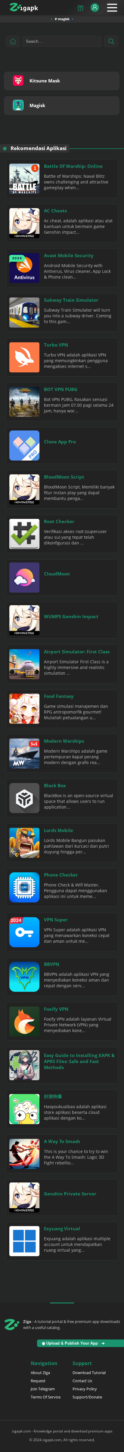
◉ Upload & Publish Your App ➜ (74, 1343)
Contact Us (82, 1380)
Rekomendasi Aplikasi (39, 148)
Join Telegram (43, 1389)
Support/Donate (87, 1397)
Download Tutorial (89, 1372)
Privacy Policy (85, 1389)
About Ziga (40, 1372)
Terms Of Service (45, 1397)
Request (38, 1380)
